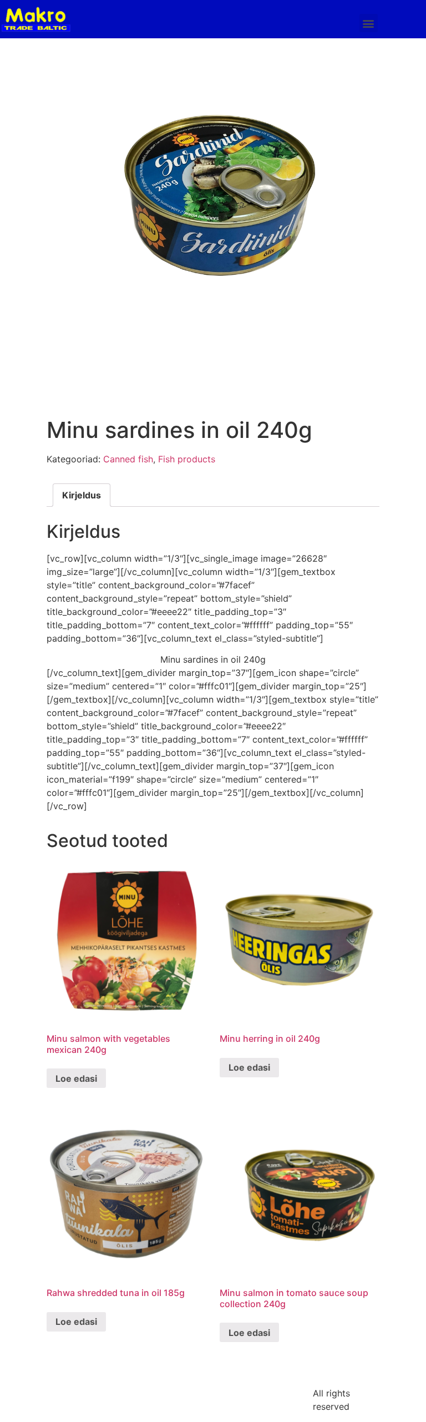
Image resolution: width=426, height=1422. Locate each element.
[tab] (81, 495)
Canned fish (128, 459)
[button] (368, 23)
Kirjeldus (81, 495)
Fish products (186, 459)
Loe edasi (76, 1078)
